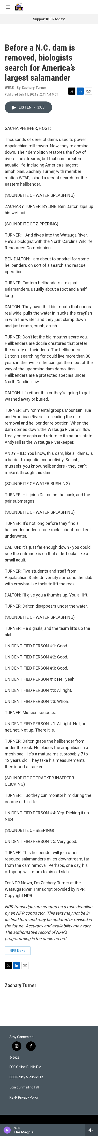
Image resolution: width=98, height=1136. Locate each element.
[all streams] (91, 1130)
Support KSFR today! (49, 19)
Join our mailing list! (24, 1087)
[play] (7, 1130)
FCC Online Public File (25, 1067)
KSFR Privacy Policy (24, 1097)
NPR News (17, 950)
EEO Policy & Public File (27, 1077)
